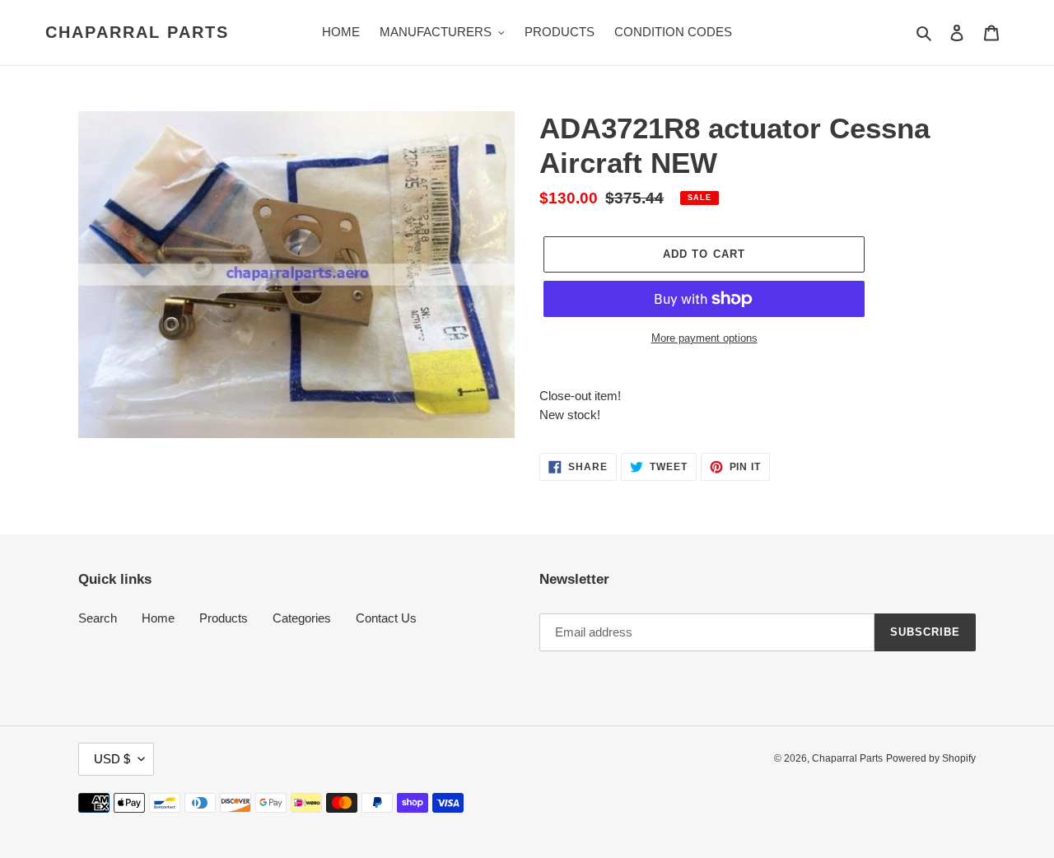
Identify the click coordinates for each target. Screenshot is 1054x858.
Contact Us (386, 618)
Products (223, 618)
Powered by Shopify (931, 758)
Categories (302, 618)
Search (97, 618)
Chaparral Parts (137, 32)
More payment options (704, 338)
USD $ (112, 759)
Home (158, 618)
